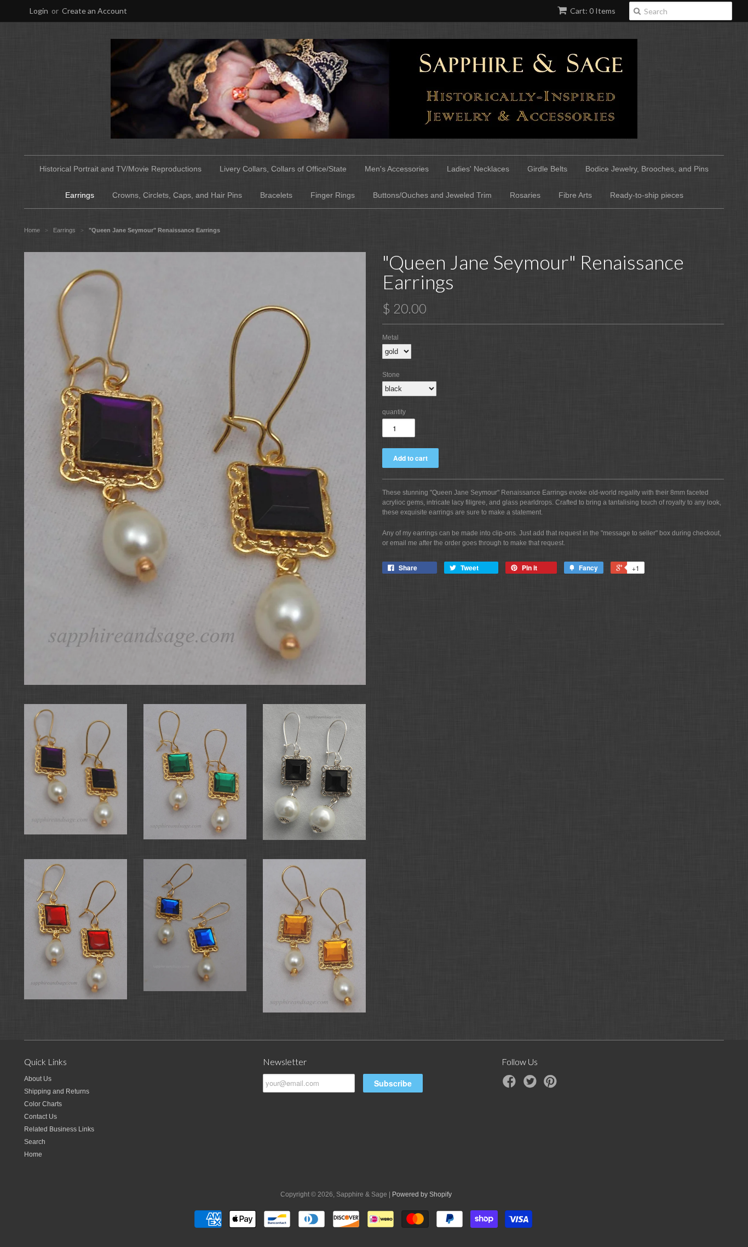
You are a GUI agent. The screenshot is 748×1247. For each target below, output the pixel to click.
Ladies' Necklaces (478, 168)
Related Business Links (59, 1129)
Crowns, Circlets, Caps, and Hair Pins (177, 195)
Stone (391, 375)
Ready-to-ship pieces (646, 195)
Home (33, 1154)
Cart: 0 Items (592, 10)
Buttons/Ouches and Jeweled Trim (432, 195)
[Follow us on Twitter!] (531, 1085)
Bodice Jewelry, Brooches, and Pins (647, 168)
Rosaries (525, 195)
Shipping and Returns (56, 1091)
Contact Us (40, 1116)
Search (34, 1142)
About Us (37, 1079)
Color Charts (43, 1104)
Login (39, 10)
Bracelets (276, 195)
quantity (394, 412)
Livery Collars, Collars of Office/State (283, 168)
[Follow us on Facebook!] (511, 1085)
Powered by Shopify (422, 1194)
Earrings (79, 195)
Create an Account (94, 10)
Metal (390, 337)
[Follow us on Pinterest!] (552, 1085)
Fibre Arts (575, 195)
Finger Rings (332, 195)
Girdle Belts (547, 168)
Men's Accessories (397, 168)
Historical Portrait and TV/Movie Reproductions (120, 168)
